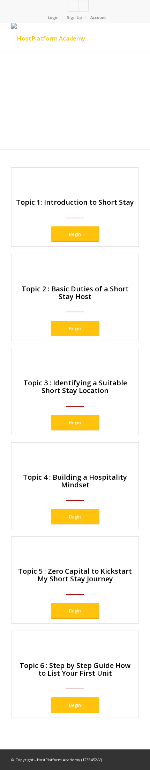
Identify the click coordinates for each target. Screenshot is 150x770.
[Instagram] (83, 5)
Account (98, 17)
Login (53, 17)
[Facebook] (73, 5)
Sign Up (74, 17)
